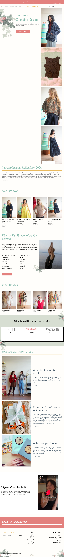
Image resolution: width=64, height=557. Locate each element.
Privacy (32, 542)
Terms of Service (32, 544)
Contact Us (60, 1)
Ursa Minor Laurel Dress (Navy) (48, 163)
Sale (16, 6)
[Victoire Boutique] (32, 6)
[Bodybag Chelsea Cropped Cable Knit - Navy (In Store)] (9, 207)
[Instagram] (58, 532)
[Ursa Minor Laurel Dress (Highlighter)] (24, 207)
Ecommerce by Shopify (17, 553)
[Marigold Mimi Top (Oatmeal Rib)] (40, 207)
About (20, 6)
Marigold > (22, 266)
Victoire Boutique (7, 553)
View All (7, 274)
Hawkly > (22, 262)
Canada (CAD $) (54, 3)
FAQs (57, 1)
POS (11, 553)
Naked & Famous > (7, 268)
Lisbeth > (22, 264)
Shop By (6, 6)
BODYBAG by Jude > (25, 255)
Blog (32, 534)
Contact (32, 538)
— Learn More (5, 180)
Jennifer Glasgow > (7, 264)
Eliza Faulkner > (24, 259)
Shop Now (23, 31)
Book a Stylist (51, 6)
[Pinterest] (60, 532)
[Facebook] (55, 532)
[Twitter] (53, 532)
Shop (32, 532)
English (60, 3)
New (2, 6)
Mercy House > (6, 266)
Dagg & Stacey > (6, 259)
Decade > (22, 257)
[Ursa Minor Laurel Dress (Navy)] (55, 207)
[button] (5, 555)
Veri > (21, 268)
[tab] (11, 329)
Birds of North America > (8, 255)
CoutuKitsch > (5, 257)
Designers (12, 6)
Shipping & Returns (32, 540)
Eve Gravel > (5, 262)
